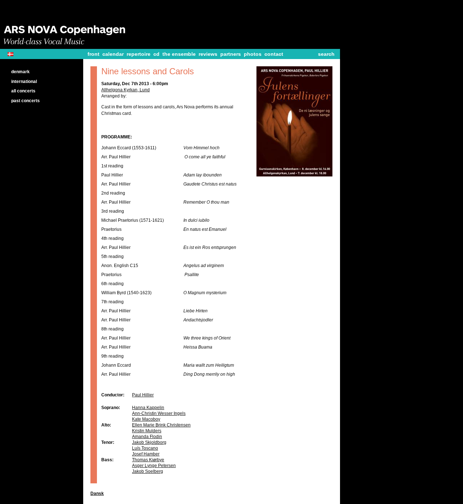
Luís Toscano (145, 448)
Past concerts (25, 100)
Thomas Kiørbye (148, 459)
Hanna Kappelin (148, 407)
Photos (253, 54)
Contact (273, 54)
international (24, 81)
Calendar (113, 54)
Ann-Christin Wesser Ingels (159, 413)
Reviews (208, 54)
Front (93, 54)
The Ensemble (179, 54)
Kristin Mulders (146, 430)
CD (156, 54)
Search (326, 54)
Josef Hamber (146, 454)
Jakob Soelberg (147, 471)
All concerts (23, 90)
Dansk (13, 54)
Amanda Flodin (147, 436)
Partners (230, 54)
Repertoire (138, 54)
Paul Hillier (143, 394)
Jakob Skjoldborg (149, 442)
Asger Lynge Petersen (154, 465)
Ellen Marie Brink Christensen (161, 425)
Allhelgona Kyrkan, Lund (125, 89)
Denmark (20, 71)
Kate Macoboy (146, 419)
